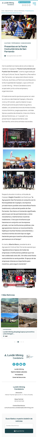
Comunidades (26, 43)
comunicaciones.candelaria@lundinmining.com (19, 407)
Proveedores (19, 374)
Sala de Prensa (9, 10)
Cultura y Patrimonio (19, 10)
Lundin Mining (19, 369)
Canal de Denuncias (19, 377)
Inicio (2, 10)
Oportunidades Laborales (19, 372)
